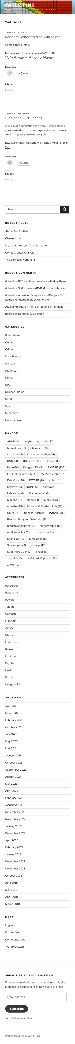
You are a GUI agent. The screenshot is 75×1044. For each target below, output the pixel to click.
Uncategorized (14, 420)
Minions (14, 500)
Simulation (38, 538)
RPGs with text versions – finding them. (42, 281)
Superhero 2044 (19, 551)
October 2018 (13, 875)
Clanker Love (13, 238)
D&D (12, 461)
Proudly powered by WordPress (22, 1035)
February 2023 (14, 797)
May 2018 (11, 889)
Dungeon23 (33, 467)
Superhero (11, 413)
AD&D (13, 441)
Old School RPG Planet (23, 118)
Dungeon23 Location (31, 313)
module (33, 500)
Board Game (12, 335)
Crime (9, 349)
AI (28, 441)
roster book (44, 532)
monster (15, 506)
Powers (9, 599)
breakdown (16, 448)
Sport (8, 399)
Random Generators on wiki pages (33, 37)
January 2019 (13, 854)
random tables (18, 532)
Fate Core (16, 480)
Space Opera (17, 545)
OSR (12, 512)
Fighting (10, 620)
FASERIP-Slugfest (21, 474)
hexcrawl (14, 487)
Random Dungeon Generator (27, 519)
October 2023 (13, 762)
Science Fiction (14, 392)
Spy (7, 406)
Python (56, 512)
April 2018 (11, 896)
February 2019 (14, 847)
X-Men (13, 564)
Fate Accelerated (51, 474)
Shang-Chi (16, 538)
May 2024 (11, 748)
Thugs (41, 551)
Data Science (13, 356)
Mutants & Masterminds (44, 506)
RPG (8, 384)
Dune (13, 467)
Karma (48, 487)
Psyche (9, 663)
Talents (9, 606)
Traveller (15, 558)
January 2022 (13, 826)
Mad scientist (39, 493)
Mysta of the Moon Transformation (26, 245)
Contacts (11, 613)
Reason (9, 649)
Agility (9, 628)
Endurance (11, 642)
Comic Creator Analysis (19, 252)
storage (38, 545)
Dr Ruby (53, 461)
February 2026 (14, 720)
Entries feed (12, 932)
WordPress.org (14, 946)
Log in (9, 925)
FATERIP (36, 480)
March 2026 (12, 713)
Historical (11, 370)
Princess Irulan (33, 512)
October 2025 (13, 727)
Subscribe (16, 1008)
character (15, 454)
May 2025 (11, 741)
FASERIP (56, 467)
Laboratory (15, 493)
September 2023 (16, 769)
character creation (41, 454)
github (55, 480)
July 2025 (11, 734)
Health (9, 670)
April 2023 (11, 790)
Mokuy (51, 500)
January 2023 (13, 805)
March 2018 (12, 904)
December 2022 (15, 812)
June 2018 (11, 882)
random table (50, 525)
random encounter (21, 525)
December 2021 (15, 833)
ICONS (32, 487)
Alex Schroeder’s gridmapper (47, 306)
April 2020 (11, 840)
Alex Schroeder (14, 306)
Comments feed (15, 939)
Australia (45, 441)
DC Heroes (32, 461)
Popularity (11, 592)
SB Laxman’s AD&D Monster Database (41, 288)
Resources (11, 585)
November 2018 (15, 868)
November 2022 (15, 819)
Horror (9, 377)
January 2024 (13, 755)
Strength (10, 635)
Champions (39, 448)
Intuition (10, 656)
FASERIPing (20, 5)
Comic (9, 342)
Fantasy (10, 363)
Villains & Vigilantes (42, 558)
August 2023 (13, 776)
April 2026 (11, 706)
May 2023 (11, 783)
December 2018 (15, 861)
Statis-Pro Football (16, 231)
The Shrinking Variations (20, 259)
